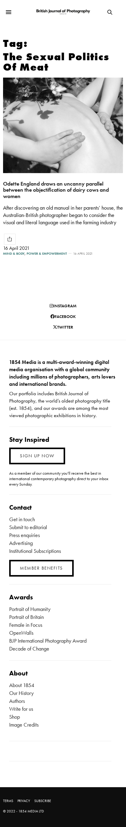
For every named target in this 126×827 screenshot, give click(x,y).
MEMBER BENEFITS (41, 568)
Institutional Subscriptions (35, 550)
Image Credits (24, 724)
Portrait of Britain (26, 616)
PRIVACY (23, 800)
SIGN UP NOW (37, 456)
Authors (17, 700)
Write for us (21, 708)
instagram (64, 306)
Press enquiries (24, 535)
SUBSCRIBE (42, 800)
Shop (14, 716)
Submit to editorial (28, 527)
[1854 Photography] (63, 12)
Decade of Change (29, 648)
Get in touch (22, 519)
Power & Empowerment (47, 253)
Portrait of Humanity (29, 608)
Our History (21, 692)
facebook (65, 316)
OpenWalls (21, 632)
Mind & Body (13, 253)
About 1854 (21, 685)
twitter (65, 327)
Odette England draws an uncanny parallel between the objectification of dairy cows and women (56, 190)
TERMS (8, 800)
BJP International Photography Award (48, 640)
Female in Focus (25, 624)
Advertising (21, 542)
